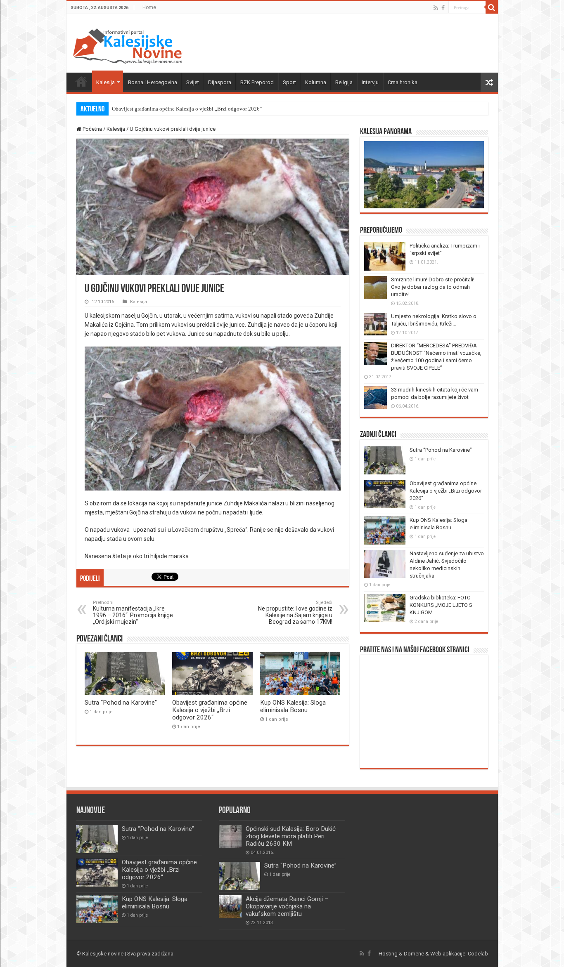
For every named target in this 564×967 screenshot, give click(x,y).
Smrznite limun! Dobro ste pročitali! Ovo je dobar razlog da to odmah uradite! (432, 286)
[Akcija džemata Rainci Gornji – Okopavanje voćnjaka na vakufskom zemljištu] (230, 906)
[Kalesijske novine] (128, 45)
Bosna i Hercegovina (152, 82)
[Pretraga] (492, 7)
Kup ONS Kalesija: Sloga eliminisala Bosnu (293, 706)
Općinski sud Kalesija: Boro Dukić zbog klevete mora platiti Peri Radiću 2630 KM (291, 836)
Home (149, 7)
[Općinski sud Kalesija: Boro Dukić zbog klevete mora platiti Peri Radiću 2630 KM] (230, 836)
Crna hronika (402, 82)
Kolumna (315, 82)
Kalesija (105, 82)
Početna (81, 81)
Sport (289, 82)
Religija (344, 82)
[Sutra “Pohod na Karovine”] (239, 876)
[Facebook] (443, 8)
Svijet (192, 82)
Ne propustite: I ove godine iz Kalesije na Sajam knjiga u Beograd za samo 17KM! (295, 612)
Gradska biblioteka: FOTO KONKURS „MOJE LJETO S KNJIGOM (441, 605)
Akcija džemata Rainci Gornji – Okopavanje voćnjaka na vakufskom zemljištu (287, 906)
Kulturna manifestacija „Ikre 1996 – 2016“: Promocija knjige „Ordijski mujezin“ (133, 612)
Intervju (370, 82)
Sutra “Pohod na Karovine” (121, 702)
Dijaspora (219, 82)
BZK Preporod (257, 82)
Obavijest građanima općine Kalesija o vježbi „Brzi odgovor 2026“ (187, 109)
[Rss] (436, 8)
